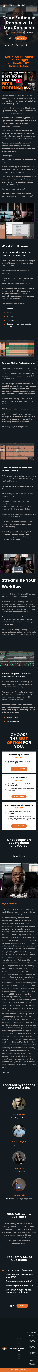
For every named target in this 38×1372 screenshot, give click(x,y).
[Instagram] (19, 1356)
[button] (19, 1270)
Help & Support (32, 1364)
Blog (31, 1360)
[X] (17, 45)
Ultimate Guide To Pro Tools (31, 1342)
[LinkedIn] (27, 45)
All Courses (31, 1332)
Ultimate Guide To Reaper (32, 1348)
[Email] (32, 45)
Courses (32, 1329)
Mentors (32, 1357)
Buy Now (21, 38)
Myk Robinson (16, 32)
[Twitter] (19, 1345)
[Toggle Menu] (35, 5)
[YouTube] (19, 1351)
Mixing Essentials (31, 1336)
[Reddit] (22, 45)
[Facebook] (12, 45)
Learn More (6, 1072)
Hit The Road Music (31, 1353)
